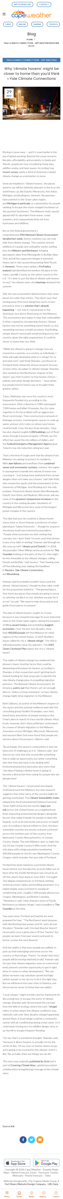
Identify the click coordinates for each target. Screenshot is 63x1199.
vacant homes (19, 624)
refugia (53, 1006)
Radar (22, 24)
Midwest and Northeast (25, 250)
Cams (8, 24)
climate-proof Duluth (34, 546)
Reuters (9, 570)
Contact (44, 4)
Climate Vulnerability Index (44, 797)
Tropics (53, 24)
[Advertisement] (31, 134)
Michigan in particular (18, 203)
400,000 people (16, 632)
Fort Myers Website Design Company (25, 1184)
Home (30, 39)
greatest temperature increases (33, 498)
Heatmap (41, 282)
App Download (22, 4)
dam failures (15, 463)
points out (18, 687)
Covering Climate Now (22, 1065)
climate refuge (35, 640)
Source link (9, 1126)
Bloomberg (13, 573)
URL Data (53, 1184)
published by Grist (39, 1061)
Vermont (10, 266)
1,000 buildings (37, 431)
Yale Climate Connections (29, 570)
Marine (37, 24)
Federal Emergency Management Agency (29, 443)
